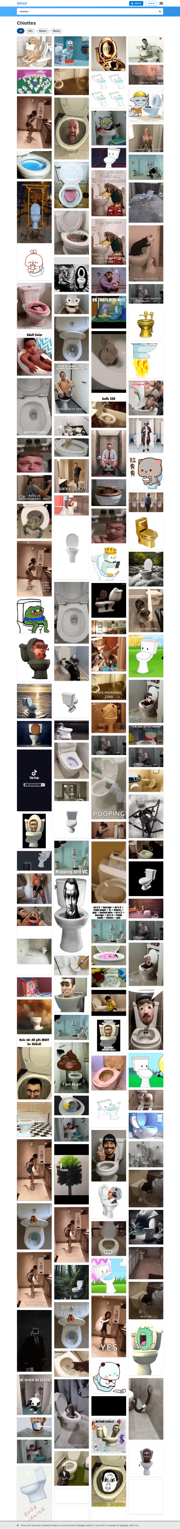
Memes (56, 31)
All (21, 31)
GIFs (30, 31)
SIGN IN (151, 3)
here (136, 1525)
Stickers (43, 31)
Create (137, 3)
